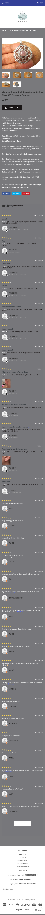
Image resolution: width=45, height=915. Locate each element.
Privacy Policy (22, 861)
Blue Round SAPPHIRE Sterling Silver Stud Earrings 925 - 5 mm (22, 452)
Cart (41, 3)
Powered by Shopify (28, 900)
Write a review (18, 206)
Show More (13, 593)
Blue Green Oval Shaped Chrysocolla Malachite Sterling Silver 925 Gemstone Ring (22, 222)
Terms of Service (22, 867)
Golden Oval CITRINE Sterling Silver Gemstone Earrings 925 (22, 375)
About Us (22, 855)
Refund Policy (23, 864)
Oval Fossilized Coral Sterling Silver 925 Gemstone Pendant (21, 353)
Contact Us (23, 858)
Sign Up (39, 889)
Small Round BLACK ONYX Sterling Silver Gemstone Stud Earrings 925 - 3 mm (21, 430)
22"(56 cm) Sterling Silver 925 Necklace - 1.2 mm (22, 288)
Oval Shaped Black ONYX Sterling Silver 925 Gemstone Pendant (22, 310)
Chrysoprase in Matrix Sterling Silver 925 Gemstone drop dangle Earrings (22, 266)
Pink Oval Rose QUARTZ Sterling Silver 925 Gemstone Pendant (22, 244)
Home (4, 30)
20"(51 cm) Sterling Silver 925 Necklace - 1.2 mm (22, 332)
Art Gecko (16, 900)
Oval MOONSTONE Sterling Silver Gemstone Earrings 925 (21, 408)
